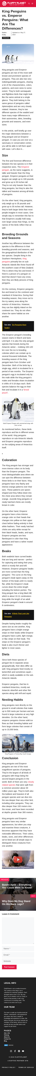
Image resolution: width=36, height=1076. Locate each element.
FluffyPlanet (21, 1057)
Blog (5, 1041)
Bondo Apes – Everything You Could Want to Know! (17, 886)
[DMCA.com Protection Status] (9, 1045)
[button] (29, 4)
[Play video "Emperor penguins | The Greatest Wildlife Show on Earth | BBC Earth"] (18, 859)
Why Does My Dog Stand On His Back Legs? (16, 902)
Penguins (6, 38)
